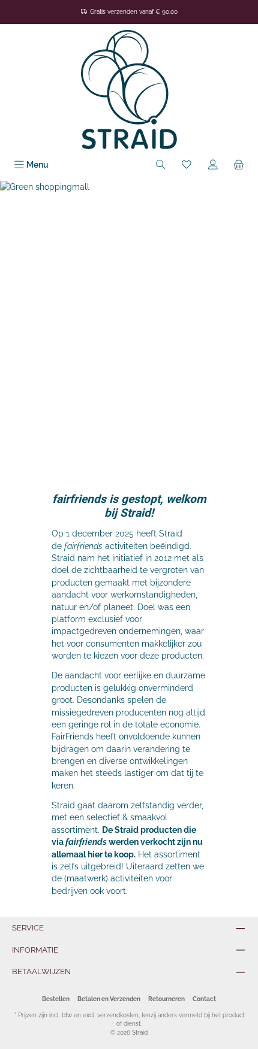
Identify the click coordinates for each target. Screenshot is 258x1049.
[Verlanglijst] (186, 165)
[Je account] (213, 165)
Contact (204, 999)
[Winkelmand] (239, 165)
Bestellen (56, 999)
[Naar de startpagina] (129, 89)
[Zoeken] (161, 165)
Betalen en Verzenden (108, 999)
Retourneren (166, 999)
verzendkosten (118, 1015)
